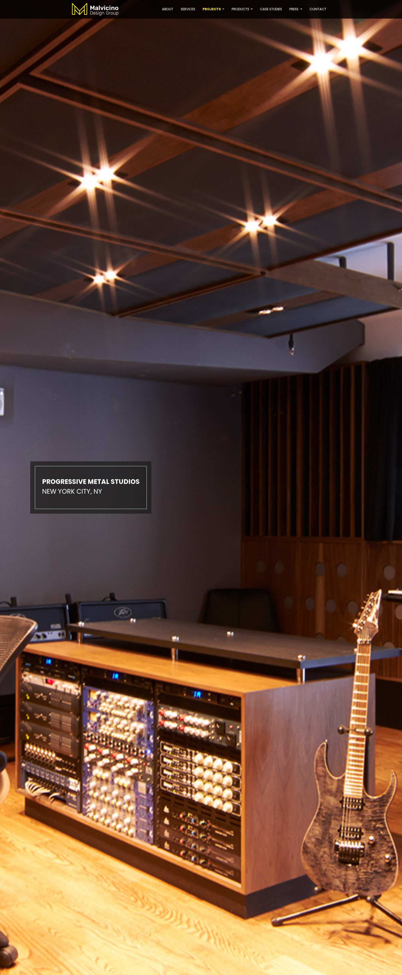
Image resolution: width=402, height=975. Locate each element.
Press (294, 9)
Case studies (271, 9)
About (167, 9)
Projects (212, 9)
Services (188, 9)
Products (241, 9)
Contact (318, 9)
